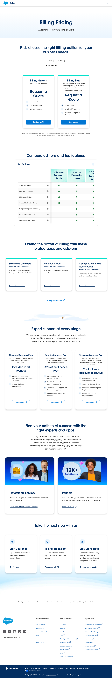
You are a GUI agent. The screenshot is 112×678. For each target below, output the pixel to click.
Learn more (19, 402)
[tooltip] (64, 61)
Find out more (68, 507)
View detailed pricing (17, 286)
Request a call (50, 567)
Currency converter (54, 61)
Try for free (14, 567)
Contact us (37, 122)
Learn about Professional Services (24, 507)
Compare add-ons (54, 300)
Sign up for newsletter (89, 567)
